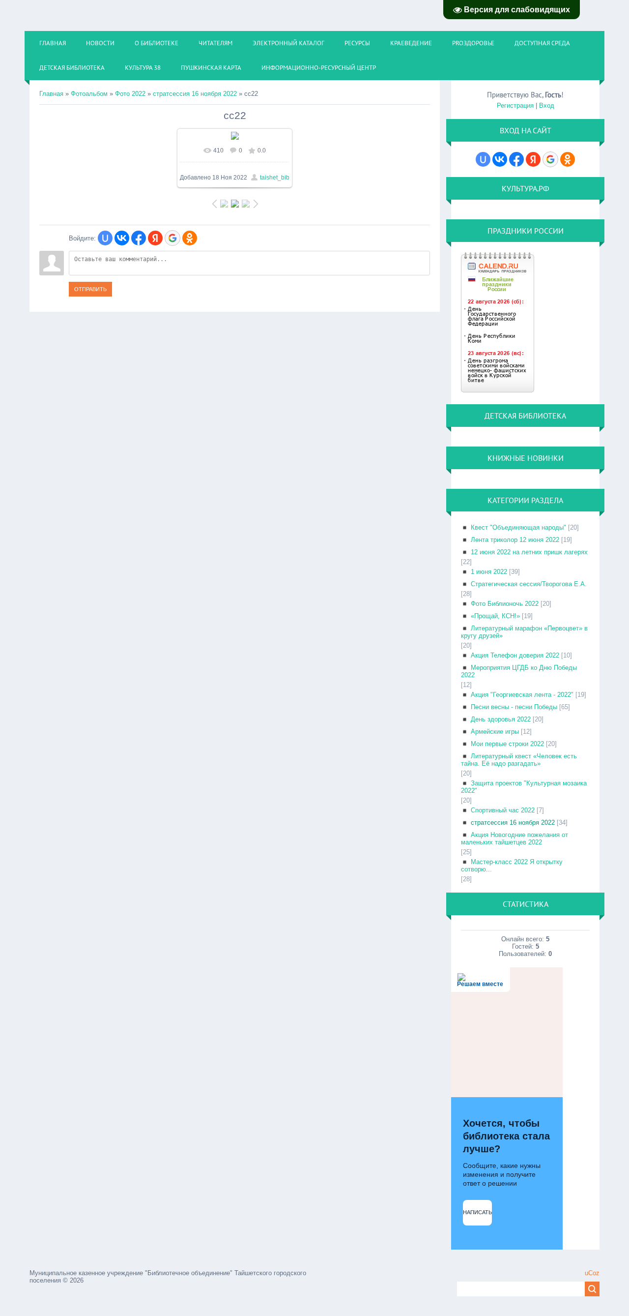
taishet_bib (274, 177)
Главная (51, 93)
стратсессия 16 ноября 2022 (195, 93)
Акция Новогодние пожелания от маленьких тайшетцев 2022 (514, 838)
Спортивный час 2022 (503, 810)
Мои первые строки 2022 (507, 744)
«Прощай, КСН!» (495, 616)
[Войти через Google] (172, 238)
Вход (546, 105)
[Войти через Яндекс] (155, 238)
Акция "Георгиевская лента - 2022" (522, 694)
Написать (477, 1212)
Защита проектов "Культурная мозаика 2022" (524, 786)
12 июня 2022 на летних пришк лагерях (529, 552)
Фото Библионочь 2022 (505, 603)
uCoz (592, 1273)
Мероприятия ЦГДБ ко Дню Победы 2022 (519, 671)
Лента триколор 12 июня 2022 (515, 539)
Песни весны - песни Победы (514, 707)
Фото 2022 (130, 93)
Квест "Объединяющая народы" (518, 527)
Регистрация (515, 105)
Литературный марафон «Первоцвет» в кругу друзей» (524, 632)
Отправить (90, 289)
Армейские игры (495, 731)
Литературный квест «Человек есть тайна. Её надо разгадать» (519, 759)
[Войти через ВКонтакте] (121, 238)
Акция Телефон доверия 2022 (515, 655)
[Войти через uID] (105, 238)
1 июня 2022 (489, 571)
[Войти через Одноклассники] (189, 238)
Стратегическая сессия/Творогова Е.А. (529, 584)
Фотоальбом (89, 93)
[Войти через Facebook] (138, 238)
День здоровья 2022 (501, 719)
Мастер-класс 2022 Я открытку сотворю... (512, 865)
